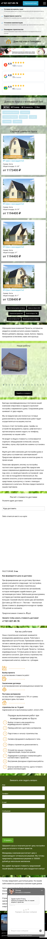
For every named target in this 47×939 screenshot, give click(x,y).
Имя (3, 785)
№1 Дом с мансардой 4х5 (13, 161)
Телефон (5, 794)
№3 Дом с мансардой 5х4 (13, 247)
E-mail (4, 802)
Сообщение (6, 811)
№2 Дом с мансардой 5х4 (13, 204)
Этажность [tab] (28, 107)
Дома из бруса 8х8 (34, 308)
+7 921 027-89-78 (9, 3)
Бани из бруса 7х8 (31, 313)
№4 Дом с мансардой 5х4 (13, 290)
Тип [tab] (7, 107)
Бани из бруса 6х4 (14, 319)
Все (38, 107)
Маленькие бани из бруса (31, 319)
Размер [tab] (16, 107)
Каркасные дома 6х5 (16, 313)
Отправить (8, 840)
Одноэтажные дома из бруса (16, 308)
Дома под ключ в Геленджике (27, 41)
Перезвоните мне (30, 3)
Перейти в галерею (23, 393)
